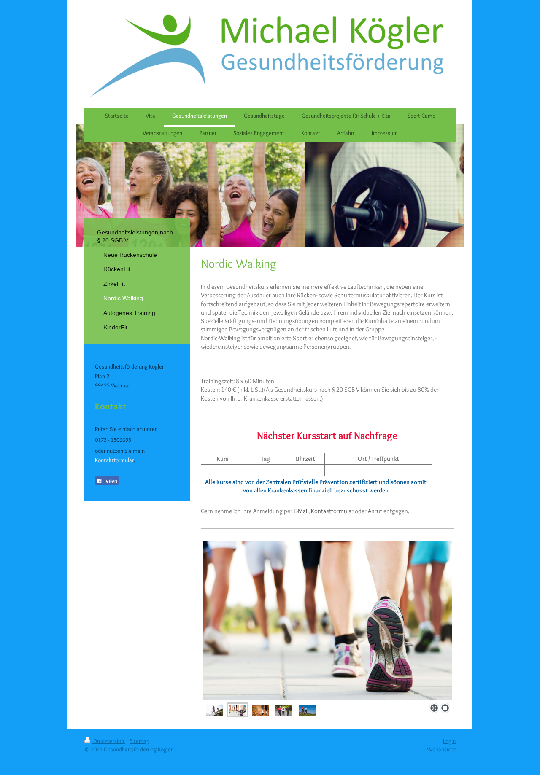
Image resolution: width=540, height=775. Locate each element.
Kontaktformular (332, 511)
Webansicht (441, 749)
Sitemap (139, 741)
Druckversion (108, 741)
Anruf (375, 511)
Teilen (109, 481)
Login (449, 741)
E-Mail (301, 511)
